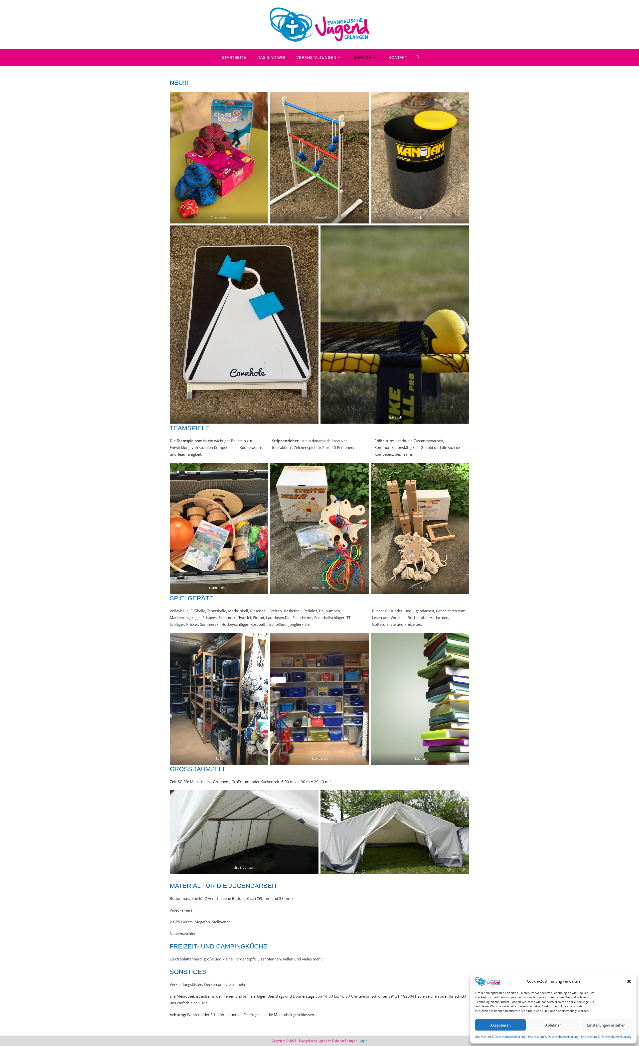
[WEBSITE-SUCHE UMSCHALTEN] (418, 57)
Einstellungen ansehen (606, 1025)
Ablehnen (553, 1025)
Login (363, 1041)
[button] (629, 981)
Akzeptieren (500, 1025)
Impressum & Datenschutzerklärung (500, 1037)
